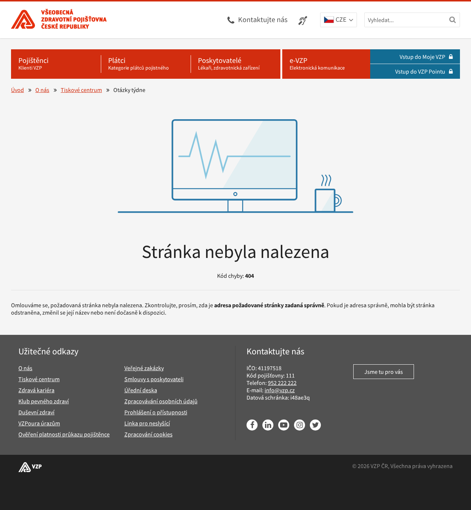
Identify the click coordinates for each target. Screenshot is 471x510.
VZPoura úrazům (39, 423)
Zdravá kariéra (36, 390)
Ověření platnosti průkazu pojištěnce (64, 434)
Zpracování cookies (148, 434)
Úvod (17, 89)
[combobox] (339, 20)
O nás (42, 89)
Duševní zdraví (36, 412)
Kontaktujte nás (262, 19)
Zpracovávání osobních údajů (161, 401)
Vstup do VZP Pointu (420, 71)
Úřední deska (140, 390)
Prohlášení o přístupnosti (155, 412)
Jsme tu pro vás (383, 371)
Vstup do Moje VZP (422, 56)
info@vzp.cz (280, 390)
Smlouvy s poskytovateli (154, 379)
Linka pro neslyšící (147, 423)
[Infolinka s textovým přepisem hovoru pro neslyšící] (303, 20)
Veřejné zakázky (144, 368)
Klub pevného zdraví (43, 401)
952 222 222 (282, 382)
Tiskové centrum (81, 89)
